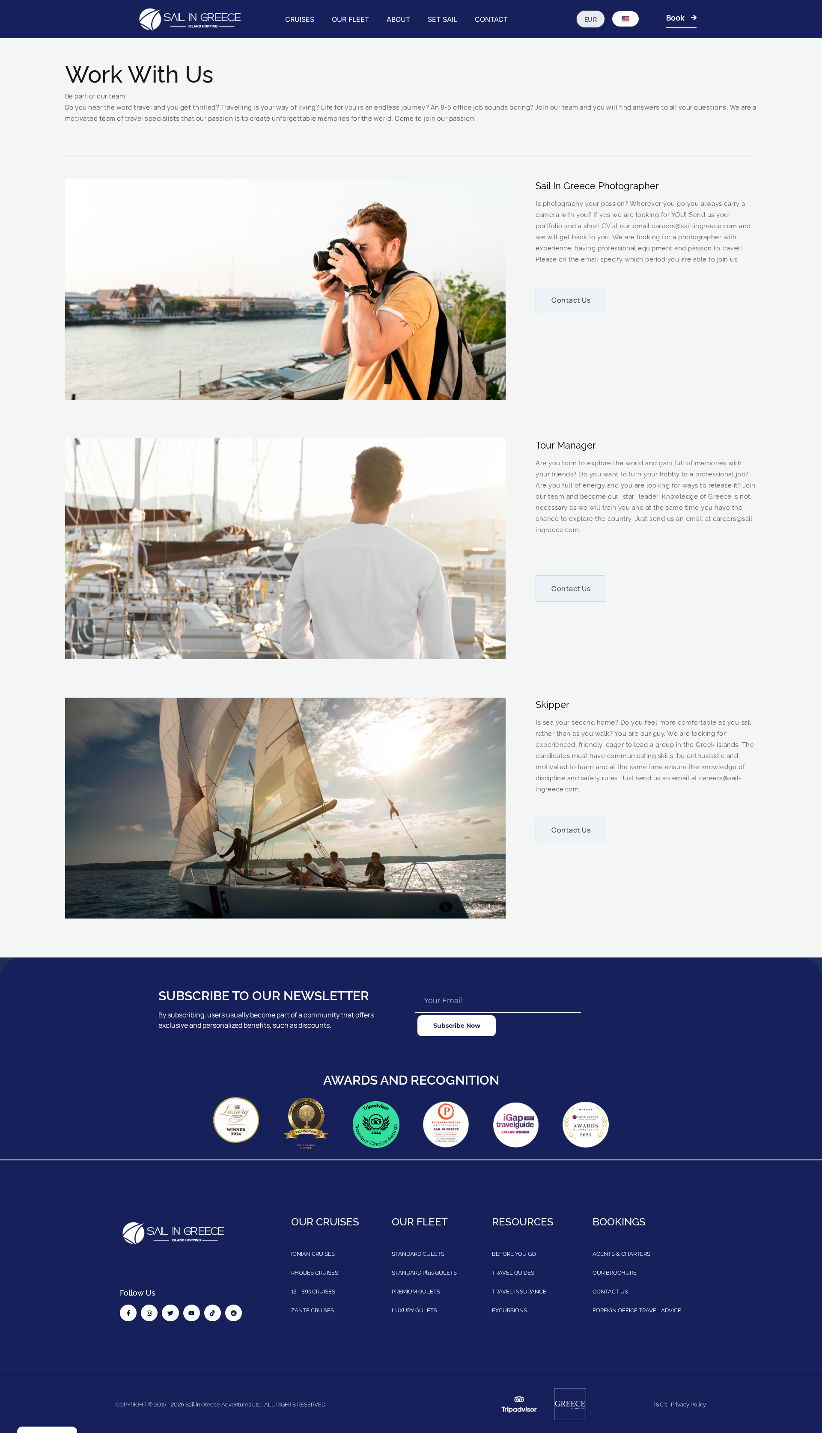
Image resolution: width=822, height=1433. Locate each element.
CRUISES (299, 19)
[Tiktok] (212, 1313)
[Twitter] (170, 1313)
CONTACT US (610, 1291)
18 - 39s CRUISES (313, 1291)
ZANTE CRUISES (312, 1310)
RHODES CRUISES (314, 1272)
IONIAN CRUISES (313, 1253)
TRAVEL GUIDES (513, 1272)
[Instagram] (149, 1313)
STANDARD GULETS (418, 1253)
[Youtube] (191, 1313)
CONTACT (491, 19)
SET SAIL (442, 19)
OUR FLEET (350, 19)
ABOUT (398, 19)
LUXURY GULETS (414, 1310)
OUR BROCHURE (615, 1272)
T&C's (659, 1404)
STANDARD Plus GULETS (424, 1272)
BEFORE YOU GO (514, 1253)
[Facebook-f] (128, 1313)
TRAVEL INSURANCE (519, 1291)
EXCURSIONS (509, 1310)
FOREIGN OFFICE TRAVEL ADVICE (637, 1310)
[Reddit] (233, 1313)
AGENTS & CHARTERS (621, 1253)
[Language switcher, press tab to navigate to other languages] (625, 19)
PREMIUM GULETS (416, 1291)
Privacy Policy (688, 1404)
